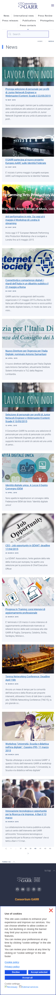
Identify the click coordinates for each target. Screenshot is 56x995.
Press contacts (28, 25)
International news (24, 15)
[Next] (28, 853)
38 (26, 848)
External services (30, 987)
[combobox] (28, 34)
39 (30, 848)
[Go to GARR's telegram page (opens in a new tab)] (33, 889)
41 (40, 848)
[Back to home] (28, 5)
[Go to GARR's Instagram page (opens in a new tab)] (17, 889)
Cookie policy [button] (12, 962)
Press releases (10, 20)
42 (45, 848)
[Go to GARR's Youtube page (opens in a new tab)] (22, 889)
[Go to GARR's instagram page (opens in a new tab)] (28, 889)
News (6, 15)
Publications (29, 20)
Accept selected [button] (39, 972)
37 (20, 848)
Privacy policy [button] (12, 966)
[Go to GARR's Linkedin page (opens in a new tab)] (39, 889)
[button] (52, 5)
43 (50, 848)
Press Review (45, 15)
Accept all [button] (27, 977)
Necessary (12, 987)
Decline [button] (16, 972)
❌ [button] (51, 910)
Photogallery (47, 20)
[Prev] (6, 848)
